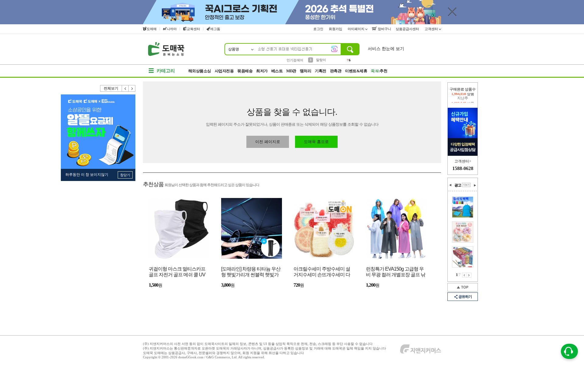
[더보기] (466, 185)
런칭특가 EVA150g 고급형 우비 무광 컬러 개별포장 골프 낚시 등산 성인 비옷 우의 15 (395, 272)
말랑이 (321, 60)
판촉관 (336, 71)
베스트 (277, 71)
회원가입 (336, 29)
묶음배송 (244, 71)
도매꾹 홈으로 (316, 141)
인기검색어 (295, 60)
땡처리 (305, 71)
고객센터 (432, 29)
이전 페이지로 (267, 141)
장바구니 (384, 29)
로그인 (318, 29)
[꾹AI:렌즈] (334, 49)
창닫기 (125, 175)
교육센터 (193, 29)
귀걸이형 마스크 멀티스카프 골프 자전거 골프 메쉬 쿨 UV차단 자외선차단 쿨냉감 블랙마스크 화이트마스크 (177, 272)
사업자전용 (224, 71)
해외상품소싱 (199, 71)
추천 (379, 71)
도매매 (152, 29)
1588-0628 (462, 168)
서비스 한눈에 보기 (386, 48)
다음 (132, 88)
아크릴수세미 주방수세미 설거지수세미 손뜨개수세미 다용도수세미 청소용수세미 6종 (323, 272)
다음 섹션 (475, 185)
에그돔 (215, 29)
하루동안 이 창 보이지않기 (86, 174)
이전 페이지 (464, 275)
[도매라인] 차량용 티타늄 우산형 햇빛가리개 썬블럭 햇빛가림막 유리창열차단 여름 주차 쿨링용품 (250, 272)
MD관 (291, 71)
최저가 (262, 71)
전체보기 (111, 88)
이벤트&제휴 (356, 71)
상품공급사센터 (408, 29)
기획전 (320, 71)
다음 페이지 (469, 275)
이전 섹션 (450, 185)
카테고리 (166, 70)
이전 (125, 88)
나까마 (172, 29)
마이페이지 (356, 29)
